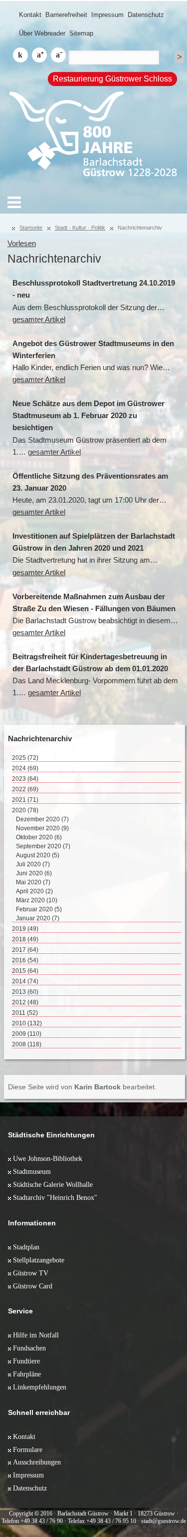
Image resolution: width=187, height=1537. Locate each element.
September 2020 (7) (43, 846)
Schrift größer (39, 55)
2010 (27, 1023)
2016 (25, 960)
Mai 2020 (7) (33, 882)
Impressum (107, 15)
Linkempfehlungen (39, 1387)
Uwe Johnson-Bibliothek (47, 1158)
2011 (25, 1012)
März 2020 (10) (36, 900)
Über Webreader (42, 33)
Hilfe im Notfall (36, 1335)
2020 (25, 810)
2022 (25, 789)
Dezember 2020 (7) (42, 819)
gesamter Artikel (38, 320)
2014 (25, 981)
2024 (25, 768)
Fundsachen (29, 1348)
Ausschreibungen (37, 1462)
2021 (25, 799)
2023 (25, 778)
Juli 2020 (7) (33, 864)
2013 (25, 991)
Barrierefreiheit (66, 15)
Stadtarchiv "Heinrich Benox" (55, 1197)
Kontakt (30, 15)
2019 (25, 928)
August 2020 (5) (37, 855)
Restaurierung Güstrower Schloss (112, 79)
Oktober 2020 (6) (39, 837)
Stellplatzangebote (38, 1260)
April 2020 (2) (34, 891)
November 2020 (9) (42, 828)
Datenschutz (146, 15)
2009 (26, 1033)
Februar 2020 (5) (39, 909)
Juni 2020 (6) (34, 873)
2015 (25, 970)
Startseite (30, 228)
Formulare (27, 1449)
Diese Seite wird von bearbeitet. (82, 1087)
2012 (25, 1002)
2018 (25, 939)
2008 (26, 1044)
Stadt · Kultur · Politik (80, 228)
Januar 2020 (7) (37, 918)
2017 (25, 949)
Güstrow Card (32, 1286)
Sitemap (81, 33)
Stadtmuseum (32, 1171)
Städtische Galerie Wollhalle (53, 1184)
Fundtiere (26, 1361)
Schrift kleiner (58, 55)
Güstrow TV (30, 1273)
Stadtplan (26, 1247)
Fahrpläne (27, 1374)
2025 (25, 757)
